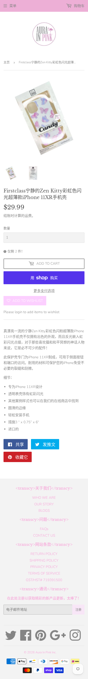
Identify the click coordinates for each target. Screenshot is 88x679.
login (18, 312)
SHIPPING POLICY (44, 560)
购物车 (78, 6)
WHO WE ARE (44, 497)
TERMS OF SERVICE (44, 573)
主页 (7, 62)
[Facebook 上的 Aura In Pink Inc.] (26, 638)
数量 (7, 228)
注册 (78, 609)
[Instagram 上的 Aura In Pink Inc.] (75, 638)
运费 (28, 215)
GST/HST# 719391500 (44, 580)
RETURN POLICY (44, 553)
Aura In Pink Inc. (45, 652)
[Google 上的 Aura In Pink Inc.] (58, 638)
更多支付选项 (44, 290)
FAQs (44, 529)
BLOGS (44, 510)
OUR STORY (44, 504)
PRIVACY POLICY (44, 566)
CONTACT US (44, 535)
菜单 (12, 6)
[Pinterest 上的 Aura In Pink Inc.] (40, 638)
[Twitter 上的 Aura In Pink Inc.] (11, 638)
